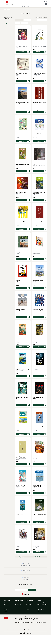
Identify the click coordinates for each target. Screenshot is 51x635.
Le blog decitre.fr (18, 607)
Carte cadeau (17, 602)
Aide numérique (6, 609)
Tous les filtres (18, 19)
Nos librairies (28, 604)
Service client (6, 611)
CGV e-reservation (40, 609)
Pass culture (17, 606)
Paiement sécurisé (7, 606)
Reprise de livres (18, 604)
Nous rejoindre (28, 606)
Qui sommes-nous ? (29, 602)
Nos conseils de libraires (25, 565)
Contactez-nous (25, 579)
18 (41, 556)
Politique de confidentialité (42, 604)
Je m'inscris (31, 589)
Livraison (5, 604)
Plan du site (39, 611)
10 (39, 556)
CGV (38, 607)
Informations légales (40, 602)
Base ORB (28, 609)
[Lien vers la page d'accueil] (7, 2)
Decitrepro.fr (28, 607)
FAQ (25, 572)
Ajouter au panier (21, 51)
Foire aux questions (7, 602)
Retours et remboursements (9, 607)
